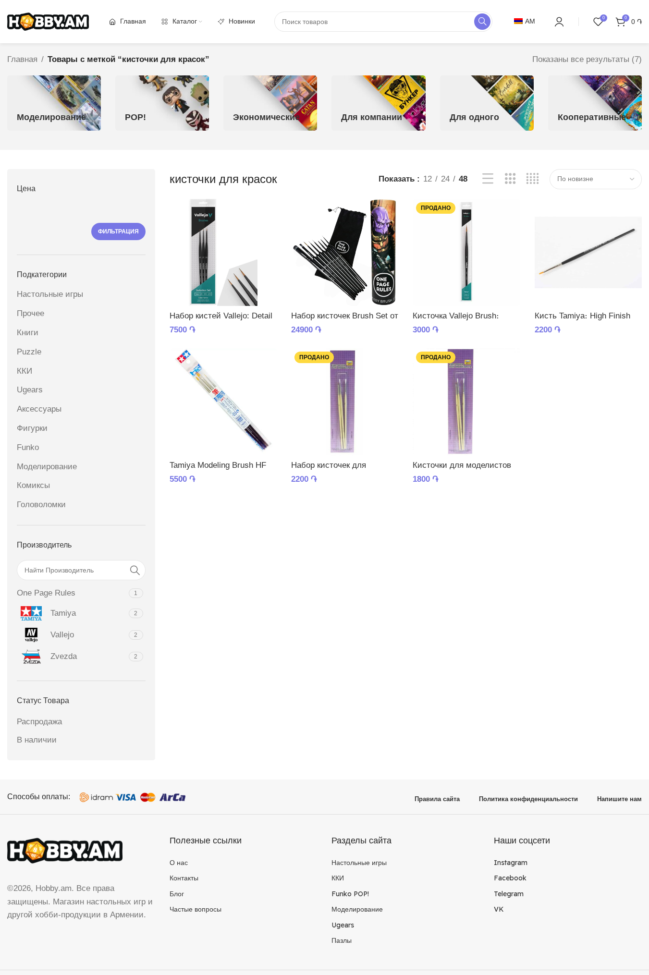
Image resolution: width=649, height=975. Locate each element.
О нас (179, 862)
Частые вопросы (195, 909)
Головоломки (41, 504)
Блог (177, 894)
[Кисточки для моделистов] (466, 401)
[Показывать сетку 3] (510, 178)
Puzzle (29, 351)
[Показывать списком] (487, 178)
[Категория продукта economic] (270, 103)
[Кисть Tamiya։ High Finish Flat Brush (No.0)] (588, 252)
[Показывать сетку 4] (532, 178)
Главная (22, 59)
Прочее (30, 313)
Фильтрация (118, 231)
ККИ (24, 371)
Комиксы (33, 485)
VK (499, 909)
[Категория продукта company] (378, 103)
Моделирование (47, 466)
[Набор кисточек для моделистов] (344, 401)
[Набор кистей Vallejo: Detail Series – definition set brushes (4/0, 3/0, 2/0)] (223, 252)
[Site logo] (48, 20)
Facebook (510, 878)
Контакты (184, 878)
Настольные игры (50, 294)
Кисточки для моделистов (462, 465)
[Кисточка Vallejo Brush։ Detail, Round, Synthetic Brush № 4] (466, 252)
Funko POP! (350, 894)
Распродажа (39, 721)
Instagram (510, 862)
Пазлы (341, 940)
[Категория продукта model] (54, 103)
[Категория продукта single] (487, 103)
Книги (27, 332)
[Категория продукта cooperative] (595, 103)
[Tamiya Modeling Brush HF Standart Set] (223, 401)
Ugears (30, 389)
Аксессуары (39, 409)
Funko (28, 447)
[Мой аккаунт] (559, 21)
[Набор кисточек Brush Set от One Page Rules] (344, 252)
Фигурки (32, 428)
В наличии (37, 739)
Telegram (509, 894)
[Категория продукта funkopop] (162, 103)
